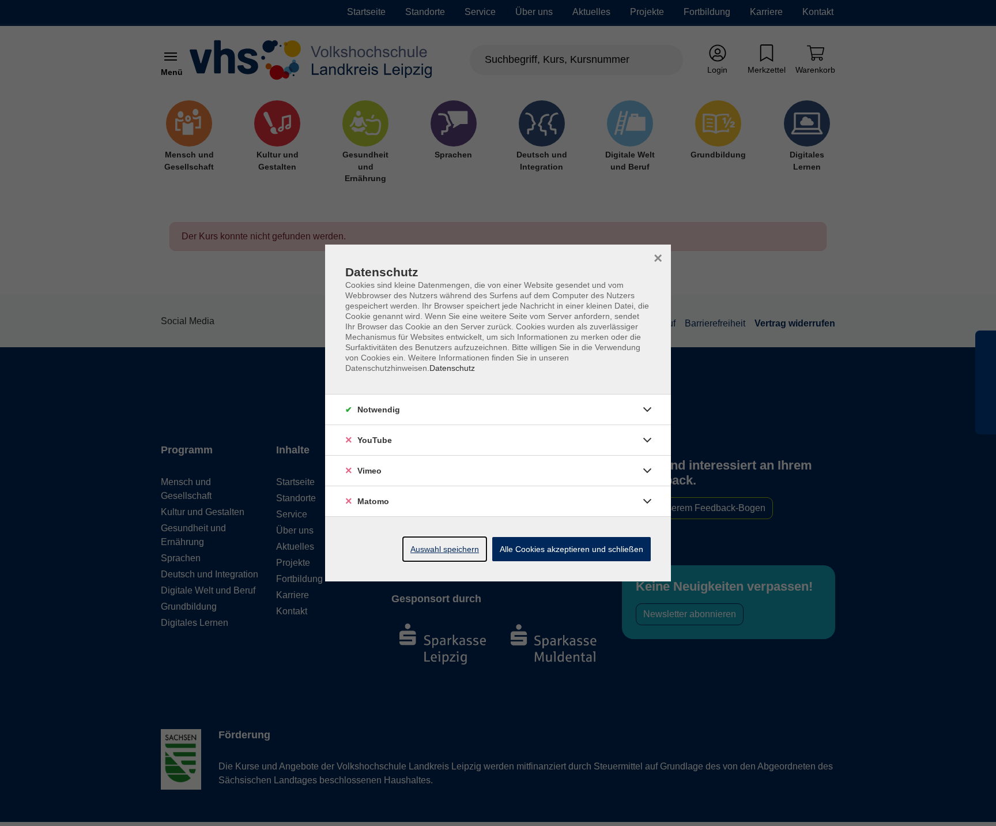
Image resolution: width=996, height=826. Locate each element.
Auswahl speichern (444, 549)
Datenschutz (452, 368)
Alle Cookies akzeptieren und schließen (571, 549)
